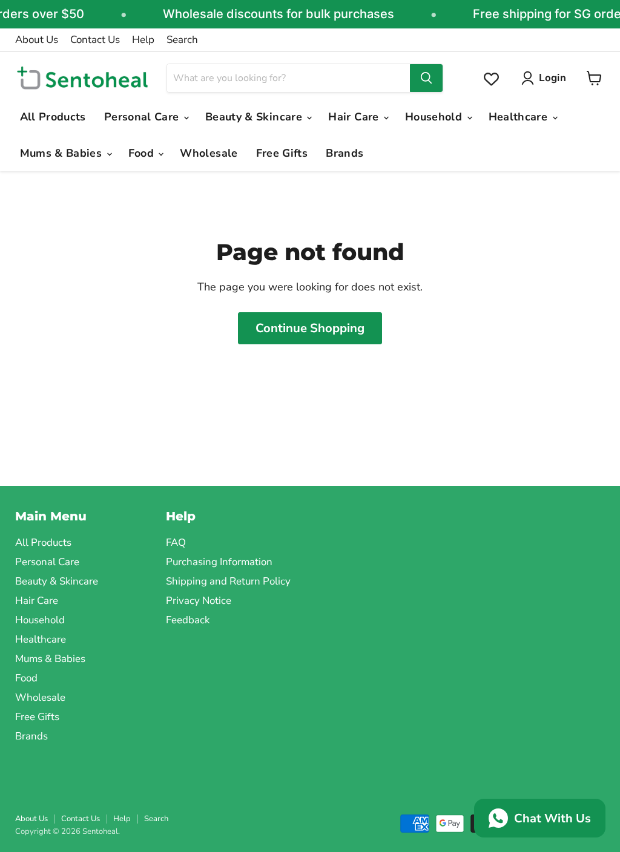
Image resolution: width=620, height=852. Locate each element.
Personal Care (143, 117)
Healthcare (520, 117)
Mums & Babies (62, 153)
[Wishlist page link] (491, 79)
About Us (36, 40)
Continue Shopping (310, 328)
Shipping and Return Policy (228, 581)
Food (142, 153)
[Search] (426, 78)
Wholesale (208, 153)
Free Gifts (282, 153)
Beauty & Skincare (255, 117)
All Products (53, 117)
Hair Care (355, 117)
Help (143, 40)
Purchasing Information (219, 562)
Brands (344, 153)
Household (435, 117)
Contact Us (95, 40)
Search (182, 40)
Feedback (187, 620)
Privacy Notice (198, 601)
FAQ (176, 542)
